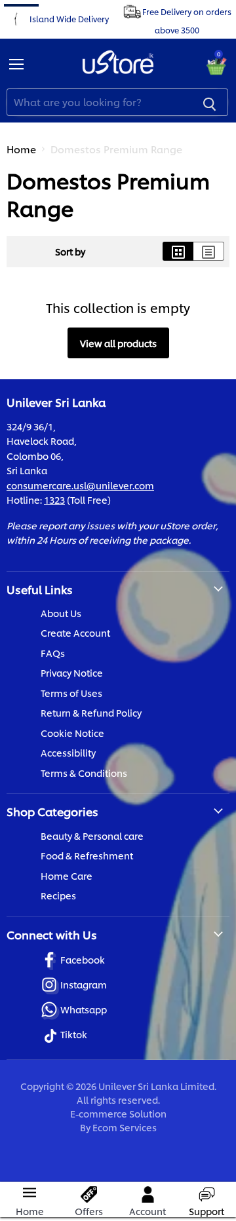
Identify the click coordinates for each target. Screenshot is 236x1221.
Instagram (83, 984)
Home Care (66, 875)
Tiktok (73, 1034)
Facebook (82, 959)
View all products (118, 343)
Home (21, 149)
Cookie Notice (72, 732)
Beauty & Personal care (92, 835)
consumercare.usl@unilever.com (80, 485)
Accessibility (68, 752)
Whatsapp (83, 1009)
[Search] (209, 102)
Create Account (75, 632)
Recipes (58, 895)
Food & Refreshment (87, 855)
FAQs (53, 653)
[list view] (208, 251)
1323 (54, 499)
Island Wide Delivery (69, 18)
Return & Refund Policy (91, 712)
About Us (61, 613)
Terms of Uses (71, 692)
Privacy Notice (72, 672)
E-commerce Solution (118, 1113)
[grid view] (178, 251)
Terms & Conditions (84, 772)
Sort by (70, 251)
